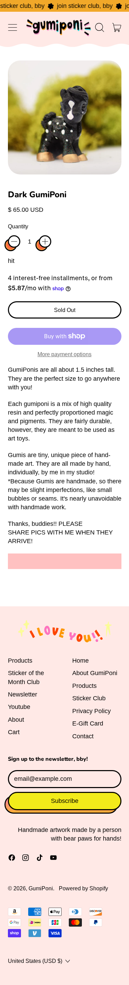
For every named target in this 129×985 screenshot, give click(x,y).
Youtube (19, 706)
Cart (14, 732)
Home (80, 660)
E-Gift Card (87, 723)
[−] (14, 241)
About (16, 719)
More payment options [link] (64, 354)
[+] (45, 241)
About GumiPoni (94, 673)
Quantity (18, 226)
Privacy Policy (91, 711)
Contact (83, 736)
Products (20, 660)
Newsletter (22, 694)
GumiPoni (41, 888)
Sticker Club (89, 698)
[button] (99, 27)
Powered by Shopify (83, 888)
